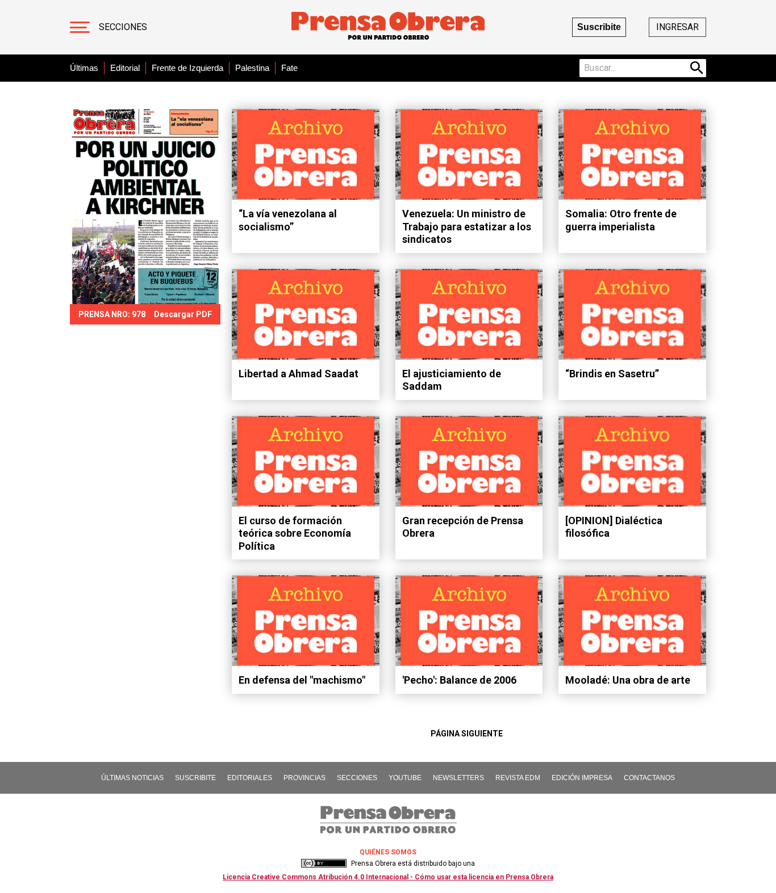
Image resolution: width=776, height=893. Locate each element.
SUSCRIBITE (195, 778)
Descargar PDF (183, 314)
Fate (289, 68)
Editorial (125, 68)
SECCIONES (357, 778)
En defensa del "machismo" (302, 680)
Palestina (252, 68)
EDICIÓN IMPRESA (582, 778)
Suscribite (599, 27)
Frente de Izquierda (187, 68)
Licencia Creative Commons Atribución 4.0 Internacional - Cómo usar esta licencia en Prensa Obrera (388, 877)
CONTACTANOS (649, 778)
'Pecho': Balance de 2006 (459, 680)
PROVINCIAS (304, 778)
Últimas (84, 68)
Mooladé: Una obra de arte (627, 680)
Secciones (123, 27)
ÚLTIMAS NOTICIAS (132, 778)
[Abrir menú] (80, 27)
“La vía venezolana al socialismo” (288, 220)
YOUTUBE (405, 778)
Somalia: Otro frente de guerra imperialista (621, 220)
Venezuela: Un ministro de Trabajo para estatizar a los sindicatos (466, 226)
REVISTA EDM (517, 778)
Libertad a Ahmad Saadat (298, 374)
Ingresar (677, 27)
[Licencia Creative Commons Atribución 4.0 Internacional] (324, 863)
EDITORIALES (249, 778)
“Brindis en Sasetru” (612, 374)
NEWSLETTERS (458, 778)
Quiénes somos (388, 852)
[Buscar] (697, 68)
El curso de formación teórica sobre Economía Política (295, 533)
